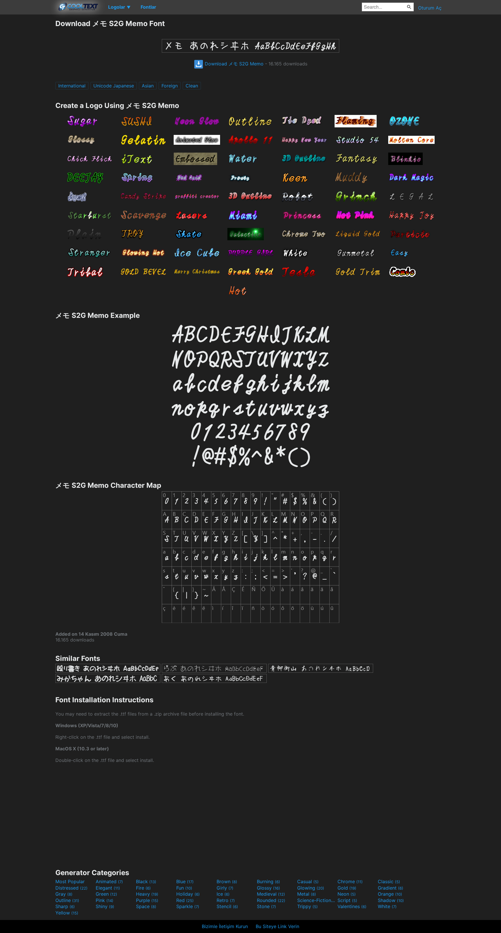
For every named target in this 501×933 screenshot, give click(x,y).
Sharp (65, 906)
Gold (346, 888)
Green (106, 894)
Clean (192, 86)
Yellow (66, 913)
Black (146, 881)
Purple (147, 900)
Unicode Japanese (113, 86)
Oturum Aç (430, 8)
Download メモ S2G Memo (233, 64)
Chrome (350, 881)
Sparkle (187, 906)
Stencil (227, 906)
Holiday (188, 894)
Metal (306, 894)
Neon (346, 894)
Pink (104, 900)
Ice (223, 894)
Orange (390, 894)
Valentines (351, 906)
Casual (308, 881)
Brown (227, 881)
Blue (185, 881)
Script (347, 900)
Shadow (391, 900)
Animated (109, 881)
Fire (143, 888)
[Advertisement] (27, 106)
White (387, 906)
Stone (266, 906)
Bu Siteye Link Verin (277, 926)
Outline (67, 900)
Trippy (307, 906)
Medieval (271, 894)
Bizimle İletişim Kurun (225, 926)
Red (185, 900)
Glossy (268, 888)
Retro (226, 900)
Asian (148, 86)
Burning (268, 881)
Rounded (271, 900)
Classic (389, 881)
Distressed (71, 888)
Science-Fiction (316, 900)
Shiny (105, 906)
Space (146, 906)
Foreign (169, 86)
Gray (63, 894)
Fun (184, 888)
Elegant (108, 888)
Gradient (390, 888)
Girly (225, 888)
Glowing (310, 888)
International (72, 86)
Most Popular (70, 881)
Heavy (147, 894)
